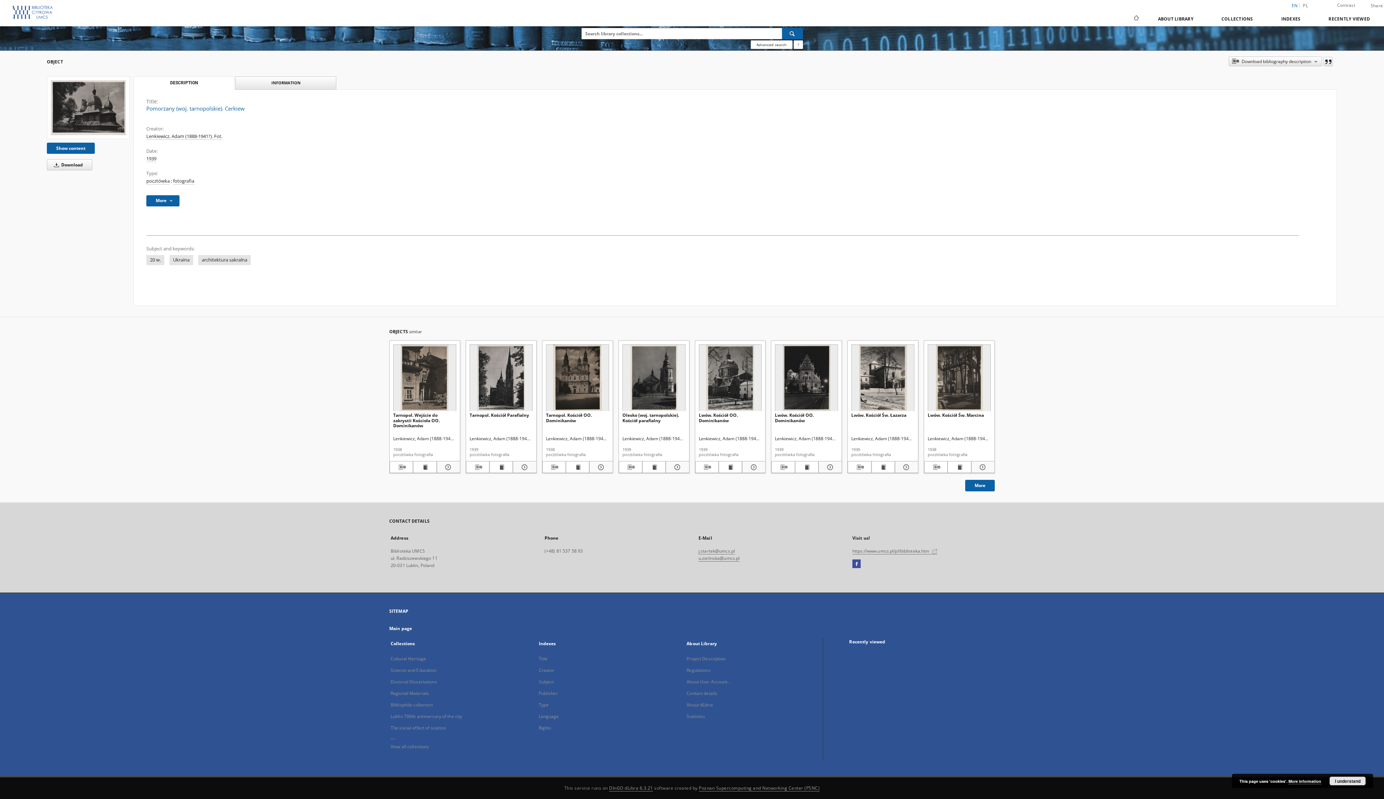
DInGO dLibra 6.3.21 (631, 788)
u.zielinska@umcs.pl (719, 558)
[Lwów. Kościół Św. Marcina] (959, 378)
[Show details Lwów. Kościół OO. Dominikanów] (752, 467)
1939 (151, 159)
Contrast (1346, 5)
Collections (1237, 19)
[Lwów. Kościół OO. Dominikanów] (730, 378)
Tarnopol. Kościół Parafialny (499, 415)
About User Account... (709, 682)
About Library (1175, 19)
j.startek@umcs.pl (716, 551)
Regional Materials (410, 693)
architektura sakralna (224, 260)
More (980, 485)
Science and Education (414, 670)
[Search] (792, 33)
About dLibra (700, 705)
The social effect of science (418, 728)
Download (71, 165)
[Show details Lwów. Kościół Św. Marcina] (982, 467)
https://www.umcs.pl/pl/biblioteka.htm (891, 551)
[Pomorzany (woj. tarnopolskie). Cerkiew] (88, 107)
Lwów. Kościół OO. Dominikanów (718, 417)
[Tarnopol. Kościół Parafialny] (501, 378)
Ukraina (181, 260)
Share (1377, 6)
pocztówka (158, 181)
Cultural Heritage (408, 659)
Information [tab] (286, 82)
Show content (70, 148)
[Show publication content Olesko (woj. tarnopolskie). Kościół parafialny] (654, 467)
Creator (547, 670)
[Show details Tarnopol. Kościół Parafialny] (523, 467)
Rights (545, 728)
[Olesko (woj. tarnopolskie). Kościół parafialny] (654, 378)
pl (1305, 5)
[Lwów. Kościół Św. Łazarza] (883, 378)
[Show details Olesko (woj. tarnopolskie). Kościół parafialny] (676, 467)
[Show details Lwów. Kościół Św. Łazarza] (905, 467)
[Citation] (1328, 61)
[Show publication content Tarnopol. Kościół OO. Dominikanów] (577, 467)
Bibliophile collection (412, 705)
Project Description (706, 659)
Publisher (548, 693)
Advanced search (771, 44)
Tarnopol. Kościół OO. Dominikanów (569, 417)
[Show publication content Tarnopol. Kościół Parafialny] (501, 467)
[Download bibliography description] (401, 467)
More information (1304, 781)
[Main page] (1136, 19)
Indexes (1291, 19)
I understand (1348, 781)
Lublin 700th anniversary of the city (426, 716)
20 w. (155, 260)
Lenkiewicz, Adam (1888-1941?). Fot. (184, 136)
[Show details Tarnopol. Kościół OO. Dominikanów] (600, 467)
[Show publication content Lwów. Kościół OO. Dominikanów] (730, 467)
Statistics (696, 716)
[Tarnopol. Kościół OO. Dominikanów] (577, 378)
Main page (400, 628)
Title (543, 659)
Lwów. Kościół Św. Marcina (956, 415)
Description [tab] (184, 82)
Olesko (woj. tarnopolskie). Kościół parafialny (650, 417)
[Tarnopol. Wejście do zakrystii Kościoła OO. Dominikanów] (425, 378)
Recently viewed (1349, 19)
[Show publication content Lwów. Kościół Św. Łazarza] (883, 467)
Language (549, 716)
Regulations (698, 670)
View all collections (410, 747)
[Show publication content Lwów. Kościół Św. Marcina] (959, 467)
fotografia (183, 181)
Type (544, 705)
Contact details (702, 693)
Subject (546, 682)
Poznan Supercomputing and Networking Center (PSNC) (759, 788)
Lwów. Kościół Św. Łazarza (878, 415)
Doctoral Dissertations (414, 682)
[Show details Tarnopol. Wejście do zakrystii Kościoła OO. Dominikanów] (447, 467)
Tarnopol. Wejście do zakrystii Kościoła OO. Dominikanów (416, 420)
